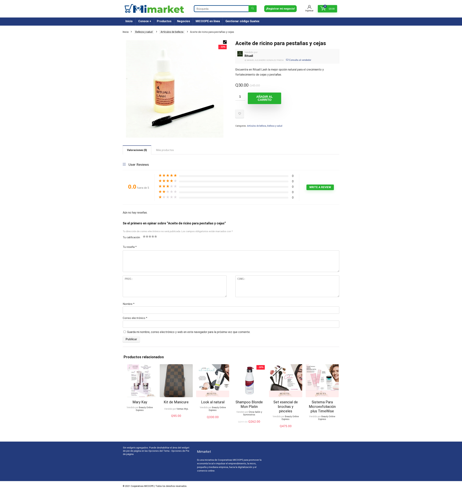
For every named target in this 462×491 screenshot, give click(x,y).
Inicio (129, 21)
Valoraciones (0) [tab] (137, 150)
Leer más (139, 417)
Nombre (128, 304)
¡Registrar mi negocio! (280, 8)
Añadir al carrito (264, 98)
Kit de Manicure (176, 402)
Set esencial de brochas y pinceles (285, 406)
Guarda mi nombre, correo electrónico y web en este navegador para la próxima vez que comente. (188, 332)
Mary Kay (139, 402)
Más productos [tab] (165, 150)
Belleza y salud (143, 31)
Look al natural (213, 402)
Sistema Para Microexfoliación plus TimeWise (322, 406)
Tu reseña (130, 247)
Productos (164, 21)
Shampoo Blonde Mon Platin (249, 404)
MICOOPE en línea (208, 21)
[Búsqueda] (253, 8)
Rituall (249, 56)
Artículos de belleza (172, 31)
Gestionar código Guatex (242, 21)
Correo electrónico (135, 318)
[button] (225, 42)
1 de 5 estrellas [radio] (144, 236)
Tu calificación (131, 237)
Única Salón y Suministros (252, 413)
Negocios (183, 21)
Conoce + (144, 21)
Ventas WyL (182, 409)
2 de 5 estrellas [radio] (146, 236)
